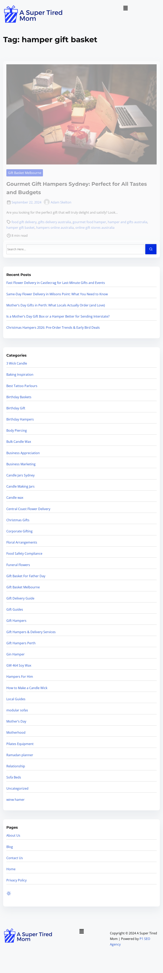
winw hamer (15, 799)
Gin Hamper (15, 654)
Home (11, 869)
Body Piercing (16, 430)
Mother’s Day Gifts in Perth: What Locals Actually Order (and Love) (55, 305)
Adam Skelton (61, 202)
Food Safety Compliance (24, 553)
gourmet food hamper (89, 222)
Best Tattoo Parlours (21, 386)
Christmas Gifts (17, 520)
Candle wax (14, 497)
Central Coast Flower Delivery (28, 509)
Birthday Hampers (20, 419)
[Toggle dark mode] (9, 893)
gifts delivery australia (54, 222)
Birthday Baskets (18, 397)
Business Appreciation (23, 453)
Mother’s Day (16, 721)
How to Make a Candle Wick (26, 688)
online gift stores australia (94, 227)
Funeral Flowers (18, 565)
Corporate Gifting (19, 531)
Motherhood (15, 732)
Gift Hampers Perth (21, 643)
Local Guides (15, 699)
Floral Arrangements (21, 542)
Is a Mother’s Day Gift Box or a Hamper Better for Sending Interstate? (58, 316)
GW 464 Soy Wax (18, 665)
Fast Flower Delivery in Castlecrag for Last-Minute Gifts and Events (55, 283)
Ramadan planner (19, 755)
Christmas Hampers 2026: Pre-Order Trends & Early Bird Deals (53, 327)
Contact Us (14, 858)
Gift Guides (14, 609)
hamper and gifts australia (127, 222)
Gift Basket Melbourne (24, 173)
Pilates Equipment (20, 744)
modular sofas (17, 710)
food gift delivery (24, 222)
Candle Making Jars (20, 486)
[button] (125, 8)
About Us (13, 835)
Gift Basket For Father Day (25, 576)
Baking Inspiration (19, 374)
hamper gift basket (20, 227)
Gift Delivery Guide (20, 598)
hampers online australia (55, 227)
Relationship (15, 766)
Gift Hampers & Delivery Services (31, 632)
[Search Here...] (75, 249)
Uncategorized (17, 788)
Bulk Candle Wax (18, 441)
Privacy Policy (16, 880)
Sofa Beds (13, 777)
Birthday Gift (15, 408)
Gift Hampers (16, 620)
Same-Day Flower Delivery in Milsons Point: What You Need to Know (57, 294)
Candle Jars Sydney (20, 475)
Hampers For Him (19, 676)
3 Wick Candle (16, 363)
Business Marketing (21, 464)
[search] (151, 249)
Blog (9, 847)
